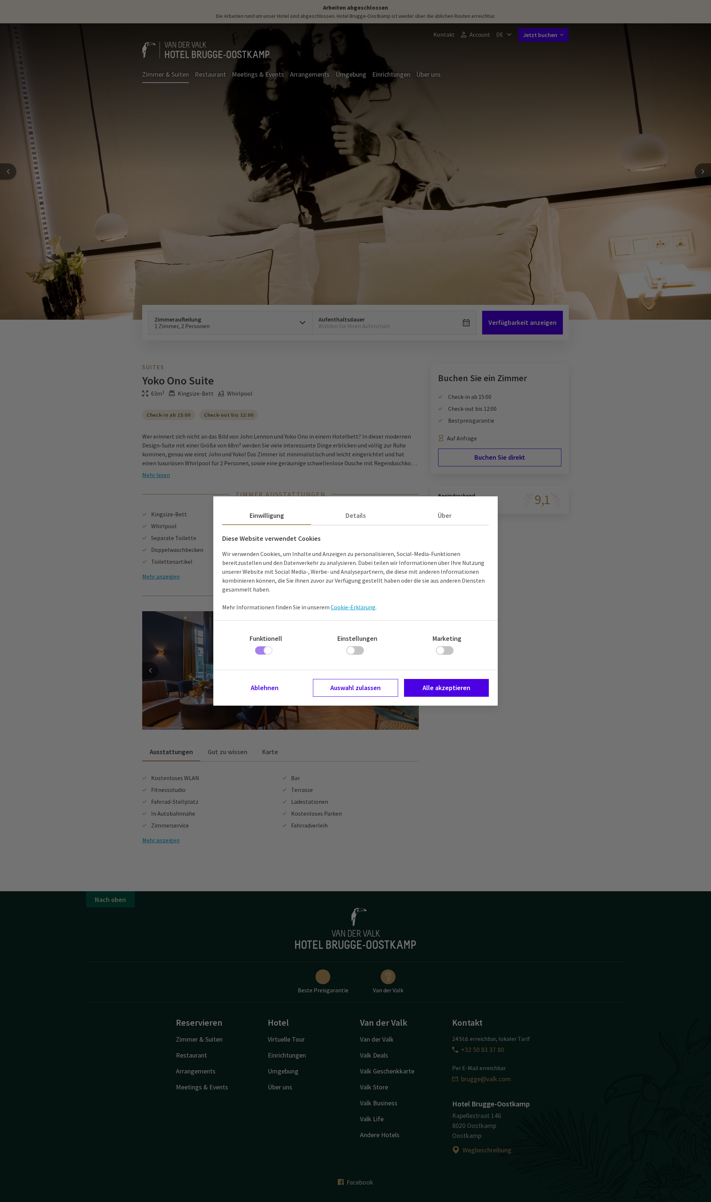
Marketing (447, 638)
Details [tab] (356, 515)
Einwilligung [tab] (267, 515)
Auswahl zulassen (355, 687)
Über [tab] (444, 515)
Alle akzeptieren (446, 687)
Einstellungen (357, 638)
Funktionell (266, 638)
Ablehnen (264, 687)
